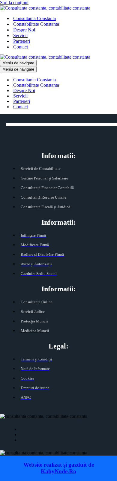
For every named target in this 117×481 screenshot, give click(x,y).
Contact (20, 46)
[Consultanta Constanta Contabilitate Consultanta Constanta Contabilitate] (45, 7)
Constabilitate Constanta (36, 24)
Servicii (20, 35)
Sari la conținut (14, 2)
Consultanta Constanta (34, 18)
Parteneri (21, 41)
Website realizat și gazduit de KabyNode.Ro (58, 468)
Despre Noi (24, 29)
